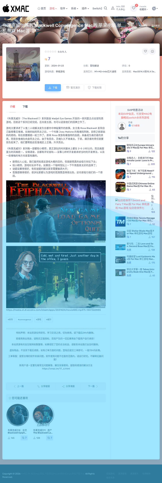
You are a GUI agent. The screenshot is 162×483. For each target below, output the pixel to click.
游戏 (52, 8)
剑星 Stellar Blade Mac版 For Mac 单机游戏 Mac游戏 (140, 232)
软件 (62, 8)
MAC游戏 (143, 25)
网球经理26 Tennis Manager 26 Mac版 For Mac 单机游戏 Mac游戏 (141, 220)
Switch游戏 (99, 8)
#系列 (10, 319)
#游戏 (38, 319)
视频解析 (146, 473)
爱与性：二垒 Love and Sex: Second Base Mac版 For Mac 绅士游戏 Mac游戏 (140, 246)
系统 (73, 8)
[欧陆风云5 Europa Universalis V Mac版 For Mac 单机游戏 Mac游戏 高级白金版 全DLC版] (120, 148)
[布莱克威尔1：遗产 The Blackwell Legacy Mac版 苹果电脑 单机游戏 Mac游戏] (43, 415)
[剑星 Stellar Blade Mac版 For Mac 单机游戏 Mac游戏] (120, 234)
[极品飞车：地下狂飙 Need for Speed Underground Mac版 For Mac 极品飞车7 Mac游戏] (120, 174)
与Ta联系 (135, 125)
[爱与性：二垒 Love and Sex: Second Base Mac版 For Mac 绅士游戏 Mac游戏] (120, 247)
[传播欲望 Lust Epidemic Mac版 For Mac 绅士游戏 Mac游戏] (120, 260)
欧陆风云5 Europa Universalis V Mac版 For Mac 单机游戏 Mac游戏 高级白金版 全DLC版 (141, 149)
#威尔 (48, 319)
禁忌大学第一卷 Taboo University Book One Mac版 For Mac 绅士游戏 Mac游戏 (140, 272)
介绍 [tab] (12, 106)
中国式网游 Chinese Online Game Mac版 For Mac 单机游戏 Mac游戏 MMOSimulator (140, 187)
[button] (105, 8)
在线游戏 (110, 473)
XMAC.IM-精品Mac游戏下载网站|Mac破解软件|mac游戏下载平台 (53, 473)
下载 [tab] (25, 106)
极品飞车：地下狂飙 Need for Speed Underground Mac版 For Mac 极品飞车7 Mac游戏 (141, 174)
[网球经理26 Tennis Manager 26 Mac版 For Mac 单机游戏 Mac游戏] (120, 221)
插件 (84, 8)
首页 (43, 8)
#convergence (24, 319)
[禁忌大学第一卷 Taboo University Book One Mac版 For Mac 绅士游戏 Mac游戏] (120, 273)
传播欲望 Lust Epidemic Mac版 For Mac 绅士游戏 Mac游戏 (141, 259)
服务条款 (110, 478)
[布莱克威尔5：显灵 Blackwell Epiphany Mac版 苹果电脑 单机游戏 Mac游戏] (17, 415)
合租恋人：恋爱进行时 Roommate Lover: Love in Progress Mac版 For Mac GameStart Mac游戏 (141, 162)
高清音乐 (134, 473)
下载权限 (97, 87)
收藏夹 (143, 8)
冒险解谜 (155, 25)
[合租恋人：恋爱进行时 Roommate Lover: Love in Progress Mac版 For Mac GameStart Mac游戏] (120, 161)
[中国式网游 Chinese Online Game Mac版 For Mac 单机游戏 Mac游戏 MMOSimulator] (120, 187)
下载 (55, 87)
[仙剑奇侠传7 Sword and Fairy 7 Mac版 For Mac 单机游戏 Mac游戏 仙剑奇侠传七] (132, 204)
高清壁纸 (122, 473)
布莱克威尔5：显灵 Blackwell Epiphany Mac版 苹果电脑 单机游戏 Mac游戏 (18, 434)
